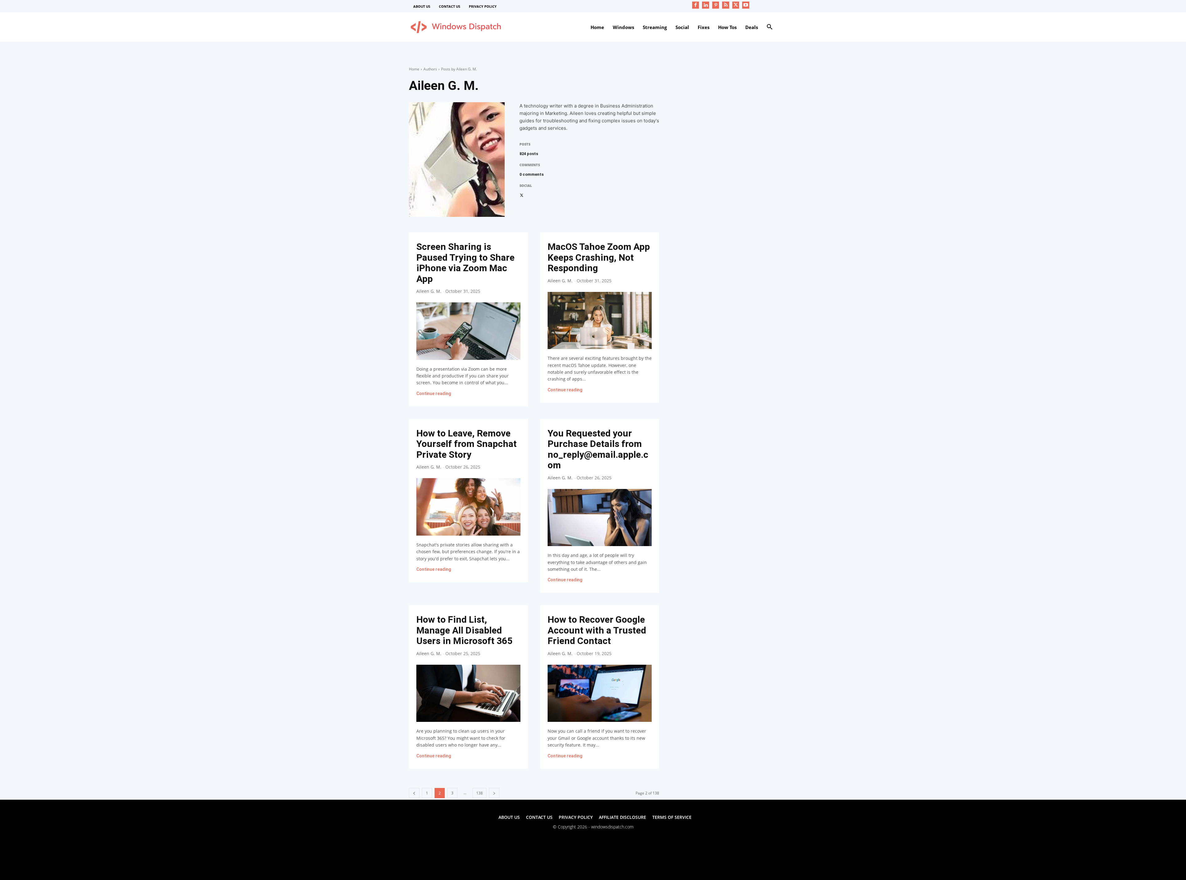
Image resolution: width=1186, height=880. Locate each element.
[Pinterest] (715, 5)
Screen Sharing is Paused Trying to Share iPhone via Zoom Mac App (465, 262)
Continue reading (433, 393)
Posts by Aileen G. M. (459, 69)
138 (479, 793)
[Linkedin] (705, 5)
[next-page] (494, 793)
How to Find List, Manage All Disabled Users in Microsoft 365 (464, 630)
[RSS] (725, 5)
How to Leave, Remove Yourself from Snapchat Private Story (466, 444)
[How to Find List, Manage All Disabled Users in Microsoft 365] (468, 693)
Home (414, 69)
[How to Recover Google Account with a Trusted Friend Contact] (600, 693)
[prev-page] (414, 793)
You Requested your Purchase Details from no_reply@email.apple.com (598, 449)
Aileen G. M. (428, 291)
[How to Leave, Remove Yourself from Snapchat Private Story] (468, 506)
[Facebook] (695, 5)
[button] (769, 27)
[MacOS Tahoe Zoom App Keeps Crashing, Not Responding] (600, 320)
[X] (735, 5)
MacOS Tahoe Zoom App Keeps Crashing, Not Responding (599, 257)
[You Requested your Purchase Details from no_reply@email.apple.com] (600, 517)
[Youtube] (745, 5)
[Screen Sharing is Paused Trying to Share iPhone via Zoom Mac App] (468, 331)
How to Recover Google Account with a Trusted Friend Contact (597, 630)
